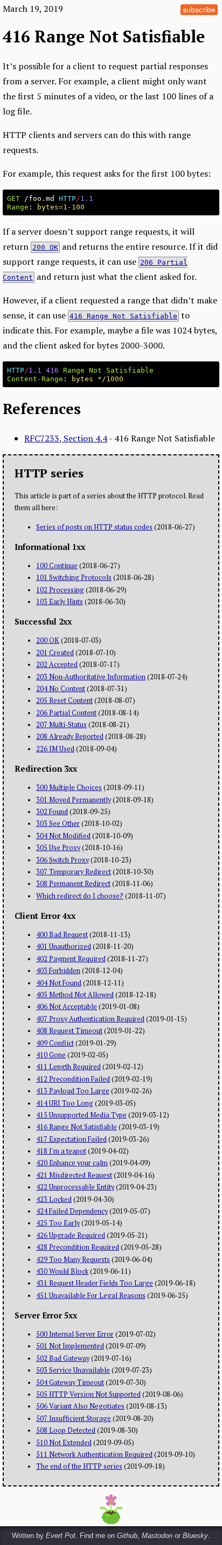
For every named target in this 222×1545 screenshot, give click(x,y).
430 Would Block (62, 1271)
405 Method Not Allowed (75, 994)
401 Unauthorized (63, 946)
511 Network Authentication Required (94, 1454)
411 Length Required (68, 1066)
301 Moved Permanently (73, 799)
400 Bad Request (62, 934)
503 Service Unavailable (73, 1370)
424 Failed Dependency (72, 1211)
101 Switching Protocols (74, 577)
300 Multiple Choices (69, 787)
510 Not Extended (64, 1442)
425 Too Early (58, 1223)
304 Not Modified (63, 835)
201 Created (55, 652)
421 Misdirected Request (74, 1175)
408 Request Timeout (69, 1030)
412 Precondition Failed (73, 1079)
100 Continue (57, 565)
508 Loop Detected (65, 1430)
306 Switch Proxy (62, 860)
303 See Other (58, 823)
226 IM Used (55, 748)
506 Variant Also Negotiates (80, 1406)
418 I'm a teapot (61, 1151)
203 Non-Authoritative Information (90, 676)
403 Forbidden (58, 970)
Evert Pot (60, 1536)
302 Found (52, 811)
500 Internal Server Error (75, 1334)
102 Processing (60, 589)
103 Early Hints (59, 601)
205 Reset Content (64, 700)
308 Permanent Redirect (73, 883)
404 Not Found (58, 983)
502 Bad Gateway (62, 1358)
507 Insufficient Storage (73, 1418)
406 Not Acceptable (66, 1006)
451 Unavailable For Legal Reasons (90, 1295)
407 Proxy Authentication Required (90, 1019)
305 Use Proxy (58, 847)
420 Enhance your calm (72, 1162)
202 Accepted (57, 664)
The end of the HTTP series (79, 1466)
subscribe (199, 9)
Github (127, 1536)
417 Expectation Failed (71, 1139)
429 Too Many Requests (73, 1259)
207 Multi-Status (61, 724)
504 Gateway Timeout (70, 1382)
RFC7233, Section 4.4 (65, 438)
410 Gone (51, 1055)
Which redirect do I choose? (79, 896)
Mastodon (157, 1536)
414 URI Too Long (64, 1103)
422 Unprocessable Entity (75, 1187)
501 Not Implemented (70, 1346)
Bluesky (195, 1536)
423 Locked (54, 1199)
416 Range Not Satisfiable (76, 1126)
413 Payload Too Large (72, 1091)
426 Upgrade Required (70, 1235)
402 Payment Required (71, 958)
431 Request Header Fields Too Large (94, 1283)
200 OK (47, 640)
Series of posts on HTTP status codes (94, 527)
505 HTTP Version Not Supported (88, 1394)
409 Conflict (55, 1043)
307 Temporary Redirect (73, 871)
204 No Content (60, 688)
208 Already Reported (69, 736)
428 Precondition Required (77, 1247)
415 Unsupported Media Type (81, 1115)
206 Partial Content (66, 712)
